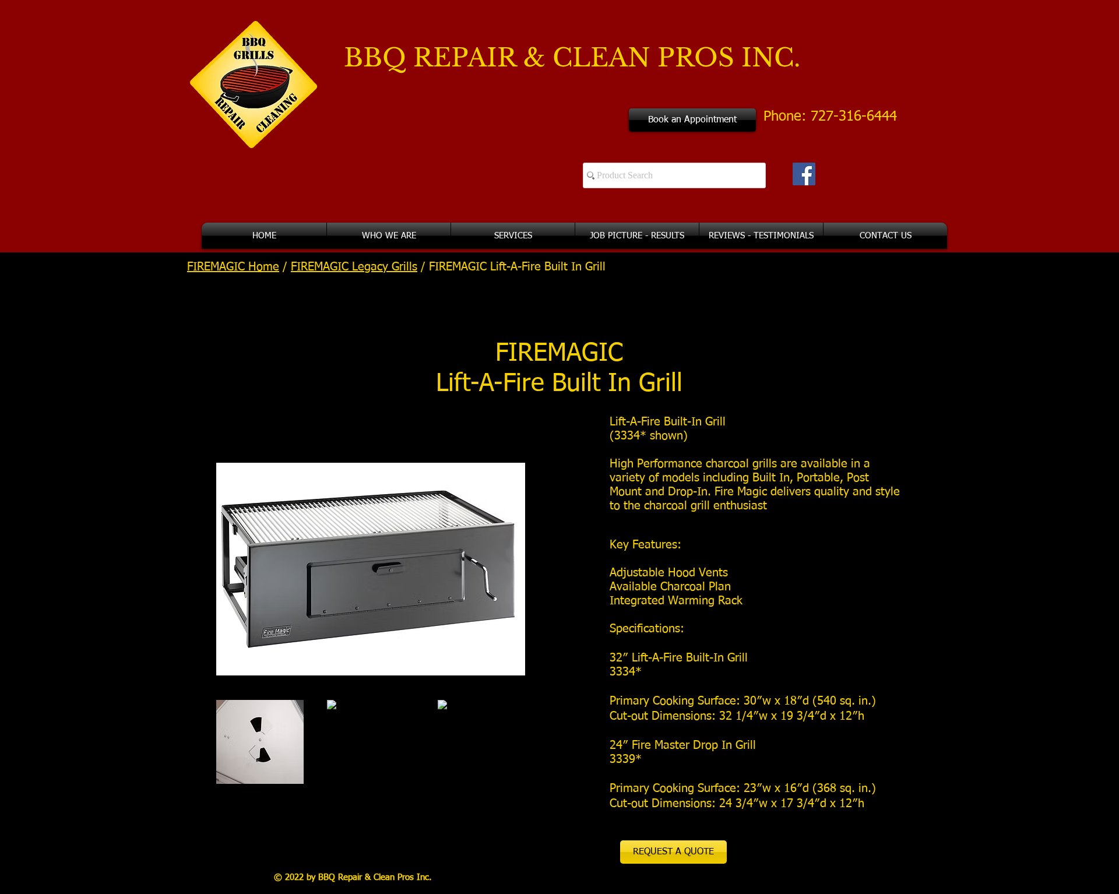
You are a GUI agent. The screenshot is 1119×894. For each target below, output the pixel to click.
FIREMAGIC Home (233, 267)
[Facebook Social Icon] (804, 174)
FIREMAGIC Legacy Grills (354, 267)
